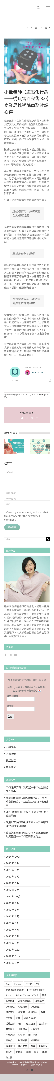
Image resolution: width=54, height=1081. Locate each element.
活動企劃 (10, 1023)
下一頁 (43, 27)
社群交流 (35, 1029)
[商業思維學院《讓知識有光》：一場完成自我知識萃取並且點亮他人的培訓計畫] (40, 446)
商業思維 (10, 1001)
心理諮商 (22, 1006)
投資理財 (32, 1012)
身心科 (9, 1051)
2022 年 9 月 (12, 876)
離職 (44, 1051)
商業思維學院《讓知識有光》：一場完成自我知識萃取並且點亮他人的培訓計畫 (36, 446)
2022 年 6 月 (12, 883)
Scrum (9, 995)
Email (10, 705)
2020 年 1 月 (12, 943)
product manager (15, 989)
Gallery (17, 446)
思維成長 (40, 394)
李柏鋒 (9, 1017)
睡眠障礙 (22, 1029)
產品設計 (43, 1023)
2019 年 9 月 (12, 963)
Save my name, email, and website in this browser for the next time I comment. (26, 515)
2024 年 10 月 (13, 856)
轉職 (28, 1051)
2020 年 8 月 (12, 909)
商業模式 (39, 1001)
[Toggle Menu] (48, 8)
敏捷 (43, 1012)
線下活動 (32, 1034)
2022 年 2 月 (12, 889)
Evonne (18, 984)
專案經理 (10, 1006)
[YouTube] (15, 655)
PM (37, 984)
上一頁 (33, 27)
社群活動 (10, 1034)
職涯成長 (22, 1040)
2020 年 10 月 (13, 896)
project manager (35, 989)
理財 (20, 1023)
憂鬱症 (21, 1012)
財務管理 (43, 1046)
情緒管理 (10, 1012)
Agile (8, 984)
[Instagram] (10, 655)
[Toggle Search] (38, 7)
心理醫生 (35, 1006)
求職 (18, 1017)
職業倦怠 (10, 1040)
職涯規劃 (35, 1040)
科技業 (21, 1034)
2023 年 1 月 (12, 870)
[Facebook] (5, 655)
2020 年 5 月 (12, 923)
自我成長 (22, 1046)
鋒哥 (36, 1051)
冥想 (44, 995)
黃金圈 (9, 1057)
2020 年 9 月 (12, 903)
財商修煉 (11, 753)
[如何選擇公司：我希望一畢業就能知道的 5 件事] (14, 446)
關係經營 (11, 767)
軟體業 (19, 1051)
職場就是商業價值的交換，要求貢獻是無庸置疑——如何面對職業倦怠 (27, 834)
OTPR (28, 984)
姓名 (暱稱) (13, 695)
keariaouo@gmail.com (15, 394)
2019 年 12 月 (13, 949)
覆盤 (33, 1046)
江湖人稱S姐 (30, 1017)
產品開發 (10, 1029)
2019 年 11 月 (13, 956)
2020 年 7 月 (12, 916)
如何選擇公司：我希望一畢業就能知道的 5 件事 (10, 446)
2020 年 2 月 (12, 936)
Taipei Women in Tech (27, 995)
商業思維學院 (24, 1001)
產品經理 (30, 1023)
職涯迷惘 (10, 1046)
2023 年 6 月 (12, 863)
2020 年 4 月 (12, 929)
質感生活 (11, 760)
